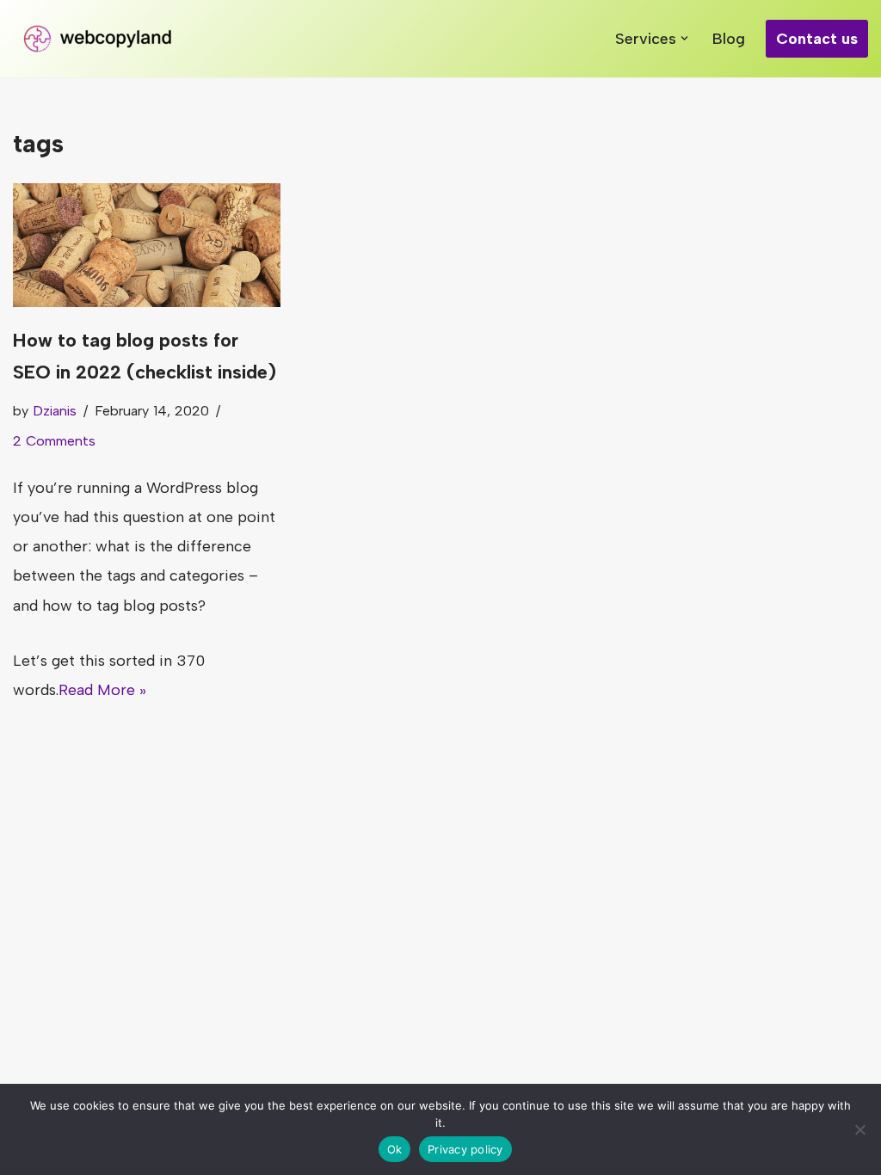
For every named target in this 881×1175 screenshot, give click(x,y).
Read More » (102, 689)
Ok (395, 1149)
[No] (859, 1129)
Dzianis (55, 411)
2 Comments (54, 441)
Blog (728, 38)
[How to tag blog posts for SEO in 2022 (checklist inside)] (146, 245)
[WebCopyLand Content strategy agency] (99, 38)
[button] (684, 38)
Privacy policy (465, 1149)
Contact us (817, 38)
